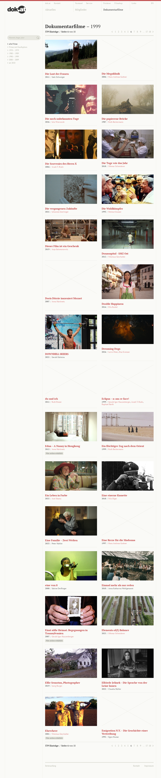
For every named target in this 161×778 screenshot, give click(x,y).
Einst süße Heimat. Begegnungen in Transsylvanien (66, 631)
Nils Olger (112, 498)
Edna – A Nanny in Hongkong (62, 446)
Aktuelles (50, 9)
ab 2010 (12, 63)
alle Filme (13, 44)
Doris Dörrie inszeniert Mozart (63, 298)
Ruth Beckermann (115, 122)
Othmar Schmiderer (116, 166)
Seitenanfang (50, 766)
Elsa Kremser (124, 352)
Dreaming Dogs (111, 348)
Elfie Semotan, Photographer (62, 682)
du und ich (51, 398)
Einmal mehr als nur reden (118, 585)
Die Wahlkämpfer (112, 208)
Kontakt (57, 3)
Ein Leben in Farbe (56, 495)
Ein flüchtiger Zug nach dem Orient (123, 446)
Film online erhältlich (54, 453)
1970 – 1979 (14, 50)
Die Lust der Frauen (57, 74)
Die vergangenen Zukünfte (61, 208)
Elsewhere (51, 730)
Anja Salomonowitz (60, 249)
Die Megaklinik (111, 73)
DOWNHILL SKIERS (57, 354)
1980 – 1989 (14, 53)
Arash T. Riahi (58, 167)
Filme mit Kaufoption (18, 47)
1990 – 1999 (14, 56)
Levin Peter (113, 352)
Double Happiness (112, 304)
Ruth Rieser (57, 402)
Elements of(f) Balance (115, 630)
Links (134, 3)
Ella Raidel (113, 307)
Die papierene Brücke (115, 118)
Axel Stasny (56, 498)
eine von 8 (51, 585)
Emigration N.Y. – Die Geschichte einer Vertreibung (125, 732)
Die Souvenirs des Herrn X (61, 163)
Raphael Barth (108, 404)
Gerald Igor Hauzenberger (119, 402)
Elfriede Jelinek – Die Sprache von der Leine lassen (124, 684)
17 (147, 31)
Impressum (149, 766)
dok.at (47, 3)
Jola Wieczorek (58, 122)
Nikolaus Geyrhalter (116, 257)
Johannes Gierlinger (60, 212)
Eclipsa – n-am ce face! (115, 398)
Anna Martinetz (58, 301)
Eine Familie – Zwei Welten (61, 540)
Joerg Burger (57, 686)
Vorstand (79, 3)
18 (150, 31)
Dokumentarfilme (113, 9)
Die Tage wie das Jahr (115, 163)
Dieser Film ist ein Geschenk (62, 246)
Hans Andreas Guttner (117, 77)
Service (89, 3)
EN (152, 3)
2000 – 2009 (14, 59)
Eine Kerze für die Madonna (118, 540)
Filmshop (118, 3)
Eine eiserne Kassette (114, 495)
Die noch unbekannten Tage (62, 118)
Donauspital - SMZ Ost (115, 253)
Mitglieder (81, 9)
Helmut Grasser (114, 212)
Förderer (107, 3)
